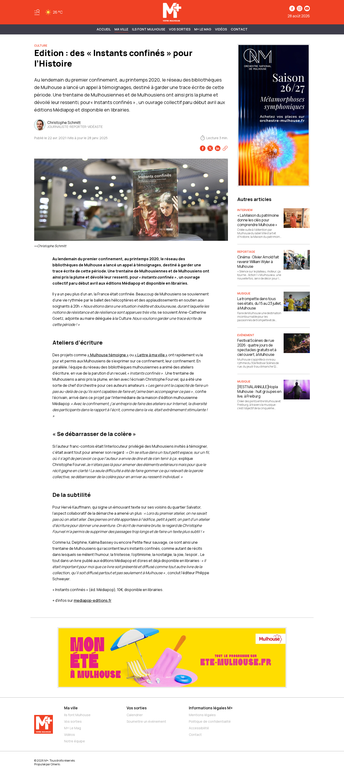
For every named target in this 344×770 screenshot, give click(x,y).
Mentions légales (202, 715)
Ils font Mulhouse (77, 715)
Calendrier (135, 715)
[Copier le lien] (225, 148)
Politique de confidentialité (210, 721)
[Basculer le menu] (37, 12)
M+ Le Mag (202, 29)
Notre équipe (74, 741)
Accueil (104, 29)
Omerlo (55, 764)
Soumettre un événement (146, 721)
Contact (239, 29)
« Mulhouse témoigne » (108, 354)
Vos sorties (179, 29)
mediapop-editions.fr (92, 600)
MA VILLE (121, 29)
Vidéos (221, 29)
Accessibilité (199, 728)
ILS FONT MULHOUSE (148, 29)
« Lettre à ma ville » (151, 354)
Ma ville (71, 707)
